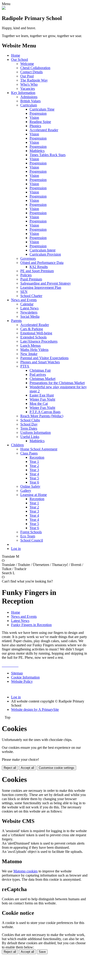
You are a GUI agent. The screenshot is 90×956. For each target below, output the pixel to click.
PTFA (24, 366)
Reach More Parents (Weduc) (41, 416)
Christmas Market (42, 379)
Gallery (25, 491)
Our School (19, 59)
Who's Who (29, 84)
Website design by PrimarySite (35, 709)
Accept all (27, 767)
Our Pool (27, 76)
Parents (16, 321)
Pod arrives (38, 374)
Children (17, 445)
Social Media (29, 316)
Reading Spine (40, 122)
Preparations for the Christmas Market (57, 383)
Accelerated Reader (44, 130)
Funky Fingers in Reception (31, 625)
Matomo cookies (25, 871)
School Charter (31, 296)
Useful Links (29, 437)
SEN (23, 292)
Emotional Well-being (36, 333)
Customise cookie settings (56, 767)
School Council (31, 540)
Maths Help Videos (34, 350)
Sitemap (17, 673)
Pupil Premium (31, 279)
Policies (26, 275)
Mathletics (37, 151)
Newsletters (28, 312)
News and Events (24, 300)
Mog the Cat (39, 403)
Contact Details (31, 72)
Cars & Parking (31, 329)
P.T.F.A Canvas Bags (45, 412)
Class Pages (29, 453)
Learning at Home (33, 495)
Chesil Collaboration (35, 68)
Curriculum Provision (45, 254)
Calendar (26, 304)
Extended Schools (33, 337)
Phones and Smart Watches (40, 362)
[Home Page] (4, 8)
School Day (29, 424)
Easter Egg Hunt (42, 395)
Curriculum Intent (42, 250)
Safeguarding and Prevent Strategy (45, 283)
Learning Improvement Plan (40, 287)
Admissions (28, 97)
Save (42, 951)
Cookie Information (25, 677)
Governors (28, 258)
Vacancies (27, 88)
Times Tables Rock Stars (48, 155)
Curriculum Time (42, 109)
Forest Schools (31, 532)
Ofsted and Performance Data (41, 263)
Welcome (27, 64)
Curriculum (28, 105)
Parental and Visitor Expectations (44, 358)
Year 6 (34, 482)
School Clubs (30, 420)
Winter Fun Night (42, 399)
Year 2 (34, 466)
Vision (34, 118)
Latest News (29, 308)
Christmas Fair (40, 370)
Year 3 (34, 470)
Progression (38, 113)
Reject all (10, 767)
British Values (30, 101)
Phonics (35, 126)
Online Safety (30, 486)
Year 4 (34, 474)
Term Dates (28, 428)
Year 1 (34, 461)
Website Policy (22, 681)
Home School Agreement (38, 449)
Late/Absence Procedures (38, 341)
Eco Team (27, 536)
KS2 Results (39, 267)
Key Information (23, 93)
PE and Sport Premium (37, 271)
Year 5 (34, 478)
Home (15, 55)
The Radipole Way (34, 80)
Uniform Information (35, 432)
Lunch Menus (30, 345)
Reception (37, 457)
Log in (16, 549)
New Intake (28, 354)
